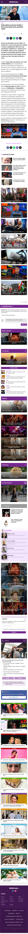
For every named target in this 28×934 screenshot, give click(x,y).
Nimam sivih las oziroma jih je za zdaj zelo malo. (14, 674)
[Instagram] (16, 891)
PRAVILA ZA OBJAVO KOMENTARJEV (8, 315)
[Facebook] (7, 38)
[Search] (26, 2)
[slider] (14, 135)
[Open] (3, 2)
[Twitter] (11, 38)
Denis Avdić (8, 143)
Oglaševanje (7, 910)
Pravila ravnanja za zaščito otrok (14, 922)
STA (6, 33)
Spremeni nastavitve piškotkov (14, 916)
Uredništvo (15, 910)
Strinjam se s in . (15, 629)
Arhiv (25, 640)
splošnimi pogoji (12, 629)
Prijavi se (24, 324)
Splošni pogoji (19, 919)
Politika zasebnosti (10, 919)
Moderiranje (11, 913)
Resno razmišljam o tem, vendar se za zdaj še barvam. (14, 667)
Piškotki (18, 913)
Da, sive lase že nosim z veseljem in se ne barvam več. (13, 664)
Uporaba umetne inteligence (14, 925)
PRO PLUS (21, 910)
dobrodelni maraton (16, 143)
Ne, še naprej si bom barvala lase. (12, 671)
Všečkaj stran (15, 697)
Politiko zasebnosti (21, 629)
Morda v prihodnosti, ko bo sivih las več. (13, 669)
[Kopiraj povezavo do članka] (20, 38)
